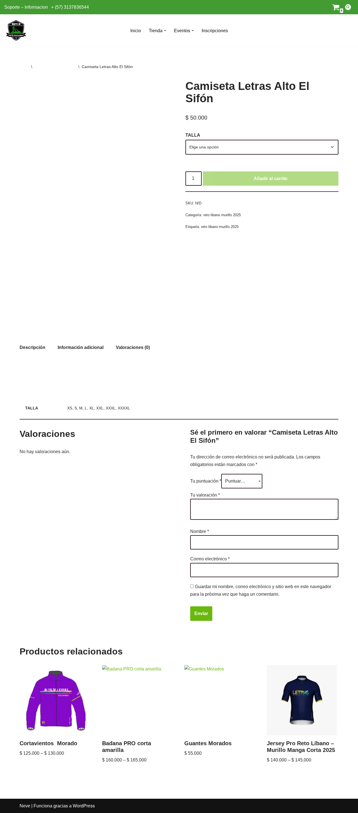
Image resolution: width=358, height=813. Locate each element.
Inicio (135, 30)
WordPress (84, 805)
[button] (165, 30)
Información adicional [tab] (80, 347)
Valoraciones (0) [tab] (133, 347)
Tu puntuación (205, 481)
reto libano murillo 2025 (55, 66)
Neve (25, 805)
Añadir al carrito (271, 178)
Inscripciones (215, 30)
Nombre (199, 531)
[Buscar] (348, 7)
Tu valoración (205, 495)
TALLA (192, 135)
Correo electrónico (210, 558)
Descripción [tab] (32, 347)
